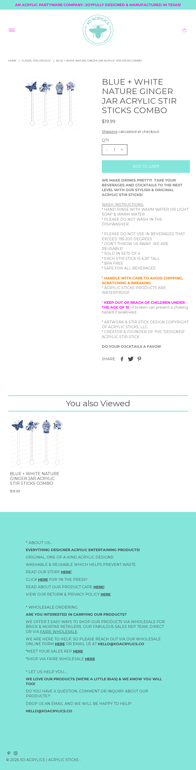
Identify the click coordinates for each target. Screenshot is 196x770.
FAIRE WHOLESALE (58, 631)
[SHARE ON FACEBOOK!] (122, 358)
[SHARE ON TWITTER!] (130, 358)
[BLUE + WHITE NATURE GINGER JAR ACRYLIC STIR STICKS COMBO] (37, 442)
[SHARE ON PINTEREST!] (139, 358)
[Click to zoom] (68, 85)
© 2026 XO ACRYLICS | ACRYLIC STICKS (42, 760)
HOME (12, 60)
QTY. (106, 140)
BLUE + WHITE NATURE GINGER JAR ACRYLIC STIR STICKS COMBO (34, 478)
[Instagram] (15, 754)
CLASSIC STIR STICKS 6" (36, 60)
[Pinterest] (8, 754)
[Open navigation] (12, 30)
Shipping (109, 131)
